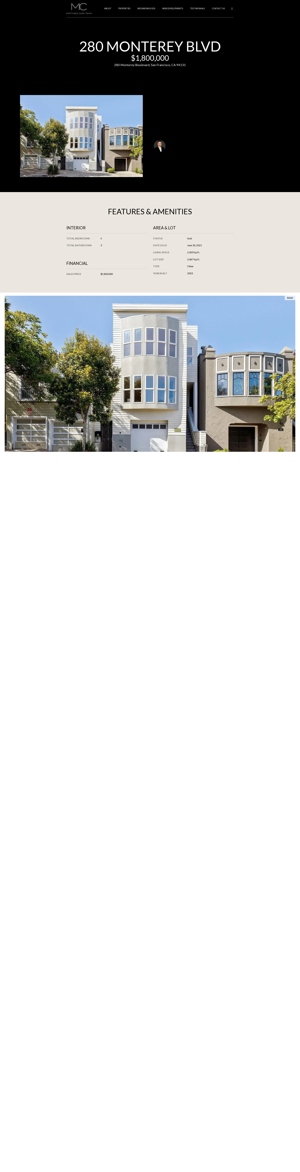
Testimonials (197, 8)
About (107, 8)
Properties (124, 8)
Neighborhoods (146, 8)
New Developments (172, 8)
